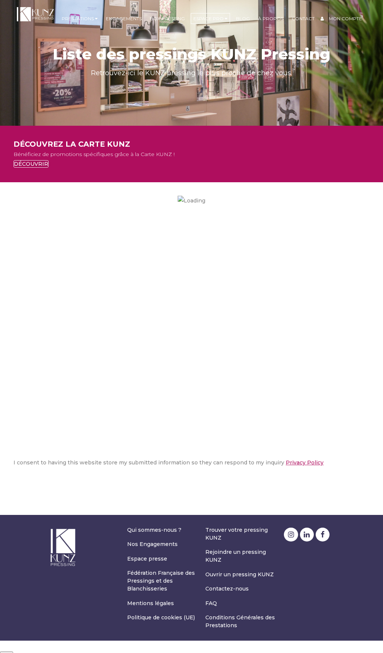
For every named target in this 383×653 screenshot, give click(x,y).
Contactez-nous (227, 588)
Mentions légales (150, 603)
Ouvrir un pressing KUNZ (239, 574)
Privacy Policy (305, 462)
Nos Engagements (152, 544)
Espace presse (147, 558)
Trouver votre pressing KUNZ (236, 534)
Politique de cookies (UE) (161, 617)
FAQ (211, 603)
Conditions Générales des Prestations (240, 621)
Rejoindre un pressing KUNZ (235, 556)
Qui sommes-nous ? (154, 530)
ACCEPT (24, 482)
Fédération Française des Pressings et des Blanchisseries (161, 581)
